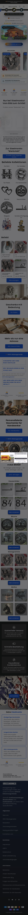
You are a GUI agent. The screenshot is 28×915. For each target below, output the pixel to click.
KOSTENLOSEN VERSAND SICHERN (21, 458)
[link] (20, 461)
